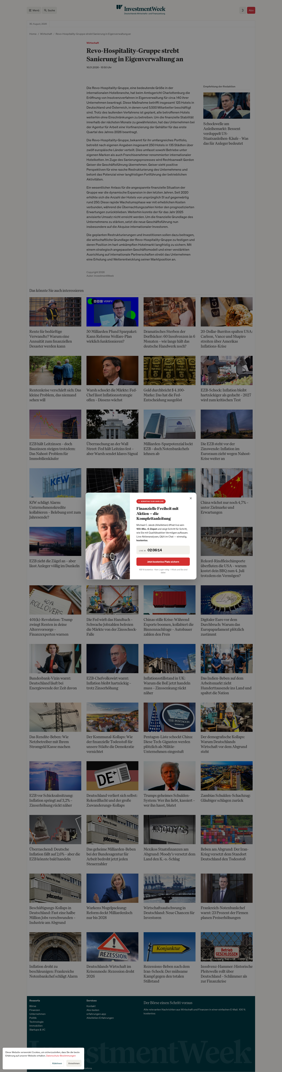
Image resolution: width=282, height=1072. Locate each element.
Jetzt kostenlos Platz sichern (163, 561)
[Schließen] (191, 498)
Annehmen (74, 1063)
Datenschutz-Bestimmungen (61, 1055)
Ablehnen (57, 1063)
